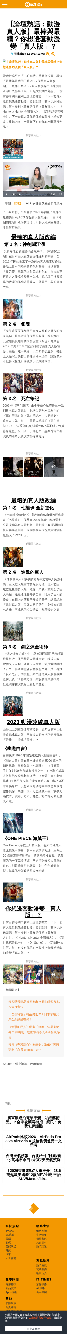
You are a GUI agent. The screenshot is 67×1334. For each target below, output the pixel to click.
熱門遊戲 (41, 1265)
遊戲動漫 (43, 1260)
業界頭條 (41, 1284)
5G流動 (10, 1234)
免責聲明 (11, 1307)
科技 (8, 1103)
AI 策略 (40, 1288)
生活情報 (41, 1234)
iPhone (10, 1230)
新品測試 (11, 1288)
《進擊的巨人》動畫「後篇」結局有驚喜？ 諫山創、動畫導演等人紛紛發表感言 (34, 1032)
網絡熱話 (41, 1230)
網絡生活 (43, 1226)
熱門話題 (41, 1246)
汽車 (8, 1254)
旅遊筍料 (41, 1242)
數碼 (8, 1242)
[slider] (33, 194)
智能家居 (11, 1246)
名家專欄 (41, 1292)
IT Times (44, 1279)
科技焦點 (12, 1226)
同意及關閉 (33, 1328)
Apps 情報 (11, 1292)
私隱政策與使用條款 (40, 1317)
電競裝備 (41, 1269)
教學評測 (12, 1279)
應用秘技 (11, 1284)
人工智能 (11, 1258)
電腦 (8, 1238)
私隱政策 (11, 1303)
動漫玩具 (41, 1273)
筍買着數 (41, 1238)
